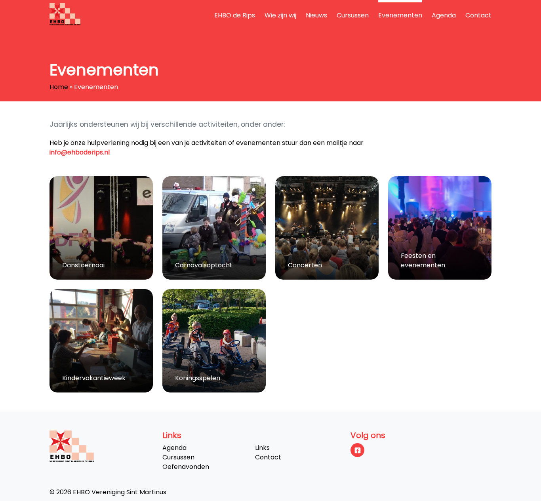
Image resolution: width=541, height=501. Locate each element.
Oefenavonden (185, 466)
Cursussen (353, 15)
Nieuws (316, 15)
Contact (478, 15)
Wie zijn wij (280, 15)
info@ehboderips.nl (80, 152)
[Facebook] (357, 450)
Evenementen (400, 15)
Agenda (444, 15)
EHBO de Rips (234, 15)
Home (59, 86)
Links (262, 447)
